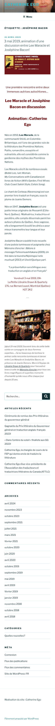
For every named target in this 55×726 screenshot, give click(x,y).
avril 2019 (10, 585)
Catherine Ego (22, 4)
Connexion (10, 654)
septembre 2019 (14, 572)
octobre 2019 (12, 566)
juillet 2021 (10, 528)
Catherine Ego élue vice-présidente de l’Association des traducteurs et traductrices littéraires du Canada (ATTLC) (27, 468)
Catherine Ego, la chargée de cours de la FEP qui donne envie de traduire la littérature (26, 454)
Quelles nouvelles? (15, 635)
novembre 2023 (13, 509)
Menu (29, 16)
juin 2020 (10, 553)
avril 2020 (10, 560)
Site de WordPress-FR (17, 673)
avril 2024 (10, 503)
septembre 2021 (13, 522)
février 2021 (11, 541)
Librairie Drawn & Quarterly (17, 366)
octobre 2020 (12, 547)
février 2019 (11, 591)
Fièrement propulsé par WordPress (22, 718)
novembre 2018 (13, 604)
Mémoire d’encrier (28, 369)
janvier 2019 (11, 597)
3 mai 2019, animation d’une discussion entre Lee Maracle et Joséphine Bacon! (27, 45)
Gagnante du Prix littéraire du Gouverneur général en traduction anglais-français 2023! (27, 430)
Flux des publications (16, 661)
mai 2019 (10, 579)
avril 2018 (10, 616)
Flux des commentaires (17, 667)
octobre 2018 (12, 610)
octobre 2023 (12, 516)
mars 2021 (10, 535)
